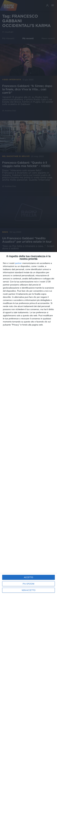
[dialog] (28, 546)
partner (18, 263)
